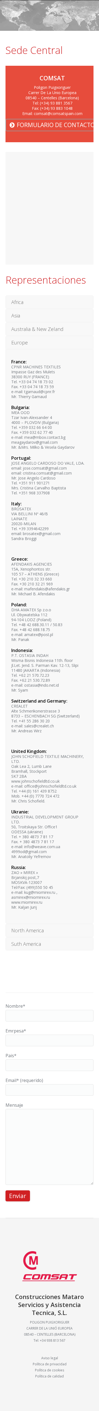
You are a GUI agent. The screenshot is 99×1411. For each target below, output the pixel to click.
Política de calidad (49, 1376)
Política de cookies (49, 1370)
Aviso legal (49, 1358)
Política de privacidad (50, 1364)
